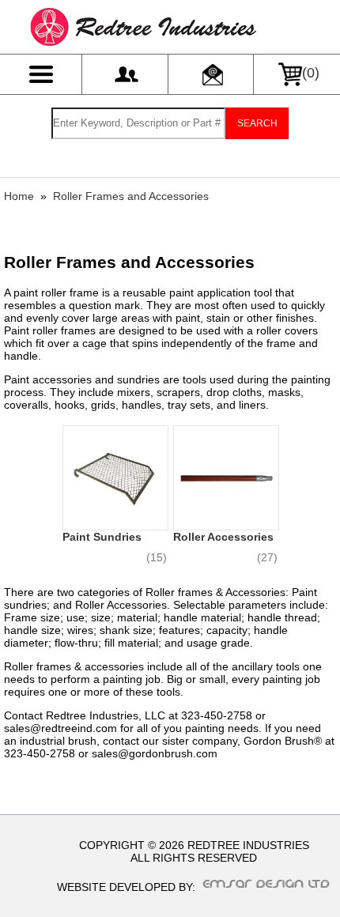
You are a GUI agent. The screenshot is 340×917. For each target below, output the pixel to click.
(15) (156, 557)
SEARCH (257, 123)
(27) (267, 557)
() (310, 73)
